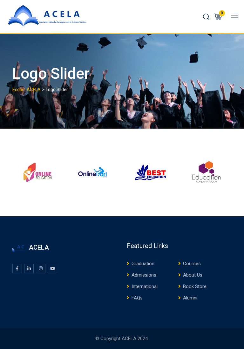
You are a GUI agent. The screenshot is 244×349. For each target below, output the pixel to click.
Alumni (190, 298)
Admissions (144, 275)
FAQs (137, 298)
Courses (192, 263)
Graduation (143, 263)
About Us (192, 275)
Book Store (195, 286)
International (145, 286)
